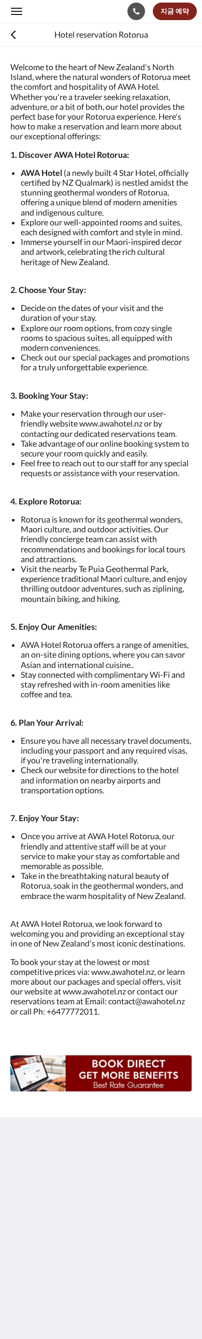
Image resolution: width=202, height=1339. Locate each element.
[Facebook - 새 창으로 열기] (20, 1262)
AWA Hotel (48, 11)
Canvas (67, 1311)
